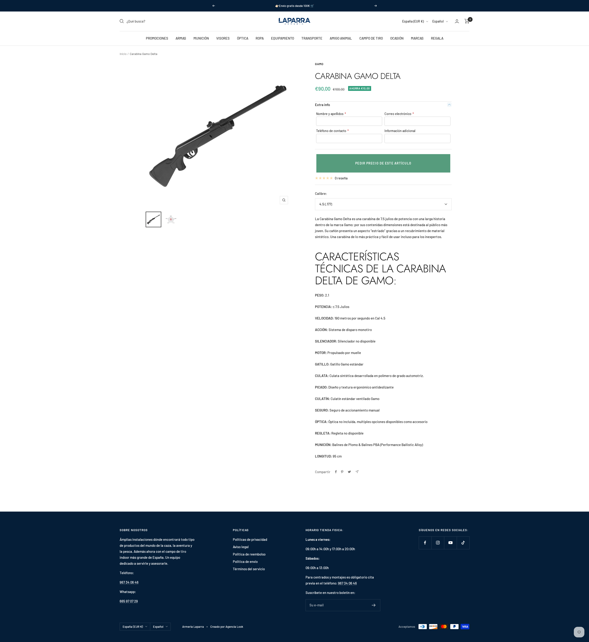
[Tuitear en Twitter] (349, 471)
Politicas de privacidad (250, 539)
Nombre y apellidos (331, 114)
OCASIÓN (397, 38)
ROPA (260, 38)
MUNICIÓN (201, 38)
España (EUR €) (413, 21)
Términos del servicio (249, 569)
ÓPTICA (242, 38)
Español (438, 21)
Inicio (123, 54)
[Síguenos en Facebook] (425, 542)
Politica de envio (245, 561)
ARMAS (181, 38)
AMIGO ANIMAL (341, 38)
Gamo (319, 64)
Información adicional (399, 131)
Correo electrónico (399, 114)
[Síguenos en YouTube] (450, 542)
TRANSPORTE (311, 38)
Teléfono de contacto (332, 131)
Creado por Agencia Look (226, 626)
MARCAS (417, 38)
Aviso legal (241, 547)
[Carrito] (467, 21)
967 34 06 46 (129, 582)
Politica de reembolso (249, 554)
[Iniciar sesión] (457, 21)
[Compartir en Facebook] (336, 471)
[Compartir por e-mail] (356, 471)
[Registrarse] (374, 605)
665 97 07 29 (129, 601)
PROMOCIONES (157, 38)
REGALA (437, 38)
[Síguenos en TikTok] (463, 542)
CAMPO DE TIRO (371, 38)
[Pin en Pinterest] (342, 471)
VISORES (223, 38)
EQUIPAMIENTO (282, 38)
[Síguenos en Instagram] (437, 542)
